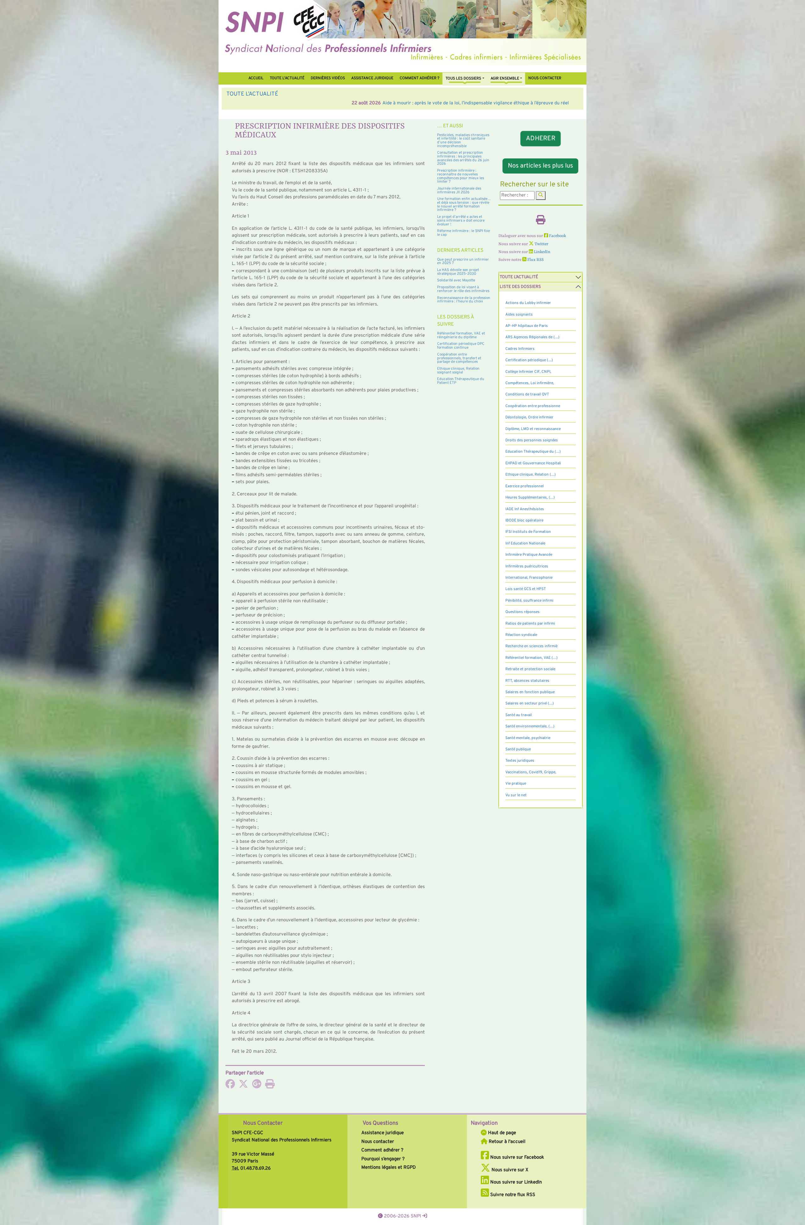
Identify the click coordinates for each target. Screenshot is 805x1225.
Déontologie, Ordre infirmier (529, 417)
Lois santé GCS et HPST (525, 589)
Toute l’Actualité (287, 78)
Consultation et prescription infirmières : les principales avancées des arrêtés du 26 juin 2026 (463, 158)
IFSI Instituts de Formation (528, 531)
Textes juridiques (519, 760)
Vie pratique (515, 783)
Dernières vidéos (328, 78)
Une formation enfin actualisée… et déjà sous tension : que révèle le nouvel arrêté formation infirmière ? (464, 204)
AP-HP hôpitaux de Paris (526, 325)
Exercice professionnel (524, 486)
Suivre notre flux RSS (512, 1195)
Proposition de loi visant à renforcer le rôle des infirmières (463, 289)
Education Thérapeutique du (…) (533, 451)
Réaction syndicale (521, 634)
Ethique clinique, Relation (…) (530, 474)
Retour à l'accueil (506, 1142)
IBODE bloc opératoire (524, 520)
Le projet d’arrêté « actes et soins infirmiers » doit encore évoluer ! (461, 220)
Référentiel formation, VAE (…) (531, 657)
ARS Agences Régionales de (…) (532, 337)
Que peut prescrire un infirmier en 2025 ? (463, 261)
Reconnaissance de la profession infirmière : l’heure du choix (463, 300)
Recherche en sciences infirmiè (531, 646)
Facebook (557, 236)
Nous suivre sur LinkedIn (515, 1182)
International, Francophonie (528, 577)
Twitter (541, 244)
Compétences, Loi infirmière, (529, 383)
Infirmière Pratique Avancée (528, 554)
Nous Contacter (263, 1123)
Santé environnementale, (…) (529, 726)
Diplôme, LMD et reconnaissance (533, 429)
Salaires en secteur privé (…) (529, 703)
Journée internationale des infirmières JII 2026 (459, 190)
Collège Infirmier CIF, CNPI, (528, 371)
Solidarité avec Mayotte (456, 280)
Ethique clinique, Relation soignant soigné (458, 371)
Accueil (256, 78)
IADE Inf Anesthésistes (524, 509)
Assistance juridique (372, 78)
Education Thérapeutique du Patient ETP (460, 381)
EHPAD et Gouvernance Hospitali (533, 463)
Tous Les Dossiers (463, 78)
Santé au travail (518, 715)
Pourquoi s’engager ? (383, 1159)
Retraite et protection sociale (530, 669)
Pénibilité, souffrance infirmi (529, 600)
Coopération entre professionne (532, 406)
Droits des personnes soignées (531, 440)
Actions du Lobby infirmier (528, 303)
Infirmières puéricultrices (526, 566)
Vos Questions (380, 1123)
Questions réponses (522, 612)
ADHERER (540, 139)
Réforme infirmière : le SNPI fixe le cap (463, 233)
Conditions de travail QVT (527, 394)
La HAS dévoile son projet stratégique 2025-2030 (458, 272)
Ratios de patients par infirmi (530, 623)
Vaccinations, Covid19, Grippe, (530, 772)
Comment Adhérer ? (419, 78)
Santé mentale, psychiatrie (527, 738)
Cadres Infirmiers (520, 348)
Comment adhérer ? (382, 1150)
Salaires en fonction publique (530, 692)
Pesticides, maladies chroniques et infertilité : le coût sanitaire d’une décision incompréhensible (463, 140)
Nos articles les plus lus (540, 166)
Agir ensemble (505, 78)
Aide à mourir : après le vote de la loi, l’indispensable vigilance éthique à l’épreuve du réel (350, 103)
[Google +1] (256, 1086)
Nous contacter (544, 78)
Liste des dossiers (520, 287)
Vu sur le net (516, 795)
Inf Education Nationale (525, 543)
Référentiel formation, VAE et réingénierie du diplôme (461, 335)
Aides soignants (519, 314)
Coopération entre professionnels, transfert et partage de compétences (459, 358)
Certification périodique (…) (529, 360)
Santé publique (518, 749)
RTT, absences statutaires (527, 680)
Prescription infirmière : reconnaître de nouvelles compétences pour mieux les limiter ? (460, 176)
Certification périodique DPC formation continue (461, 346)
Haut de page (501, 1133)
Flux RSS (535, 259)
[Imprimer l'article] (270, 1086)
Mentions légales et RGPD (388, 1168)
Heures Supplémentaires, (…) (530, 497)
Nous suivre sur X (509, 1170)
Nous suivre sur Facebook (516, 1158)
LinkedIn (541, 252)
